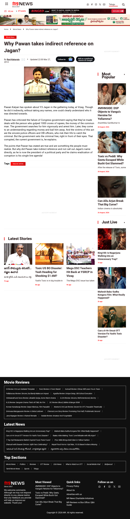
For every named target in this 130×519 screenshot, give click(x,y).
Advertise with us (74, 494)
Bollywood (108, 464)
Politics (22, 464)
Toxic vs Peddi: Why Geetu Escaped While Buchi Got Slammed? (47, 495)
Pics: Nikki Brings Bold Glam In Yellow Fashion (72, 440)
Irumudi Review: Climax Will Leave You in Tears (82, 389)
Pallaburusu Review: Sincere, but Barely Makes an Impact (27, 393)
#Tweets (22, 11)
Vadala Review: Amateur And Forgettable (56, 416)
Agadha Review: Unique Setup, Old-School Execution (72, 393)
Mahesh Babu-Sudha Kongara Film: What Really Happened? (76, 431)
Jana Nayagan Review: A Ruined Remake (21, 416)
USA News (57, 464)
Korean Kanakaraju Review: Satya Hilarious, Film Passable (28, 407)
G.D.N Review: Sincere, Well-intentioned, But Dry (78, 398)
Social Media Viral (93, 464)
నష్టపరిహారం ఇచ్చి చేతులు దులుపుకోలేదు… (65, 449)
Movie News (17, 29)
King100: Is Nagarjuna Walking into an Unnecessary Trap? (28, 431)
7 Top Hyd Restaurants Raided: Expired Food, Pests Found (28, 440)
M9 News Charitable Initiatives (80, 498)
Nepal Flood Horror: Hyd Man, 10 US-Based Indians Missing (74, 444)
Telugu (112, 4)
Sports (26, 469)
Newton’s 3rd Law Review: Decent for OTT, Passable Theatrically (78, 407)
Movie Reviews (16, 382)
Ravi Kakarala (13, 59)
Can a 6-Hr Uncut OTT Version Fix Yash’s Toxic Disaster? (27, 436)
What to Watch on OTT (74, 464)
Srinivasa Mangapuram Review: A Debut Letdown (24, 411)
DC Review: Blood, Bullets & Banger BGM (65, 402)
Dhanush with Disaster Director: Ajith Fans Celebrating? (26, 444)
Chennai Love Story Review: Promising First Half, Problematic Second (73, 411)
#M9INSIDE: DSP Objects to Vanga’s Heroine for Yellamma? (49, 487)
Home (6, 29)
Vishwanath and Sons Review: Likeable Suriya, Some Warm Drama (31, 398)
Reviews (33, 464)
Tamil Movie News (13, 469)
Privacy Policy (73, 486)
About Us (71, 490)
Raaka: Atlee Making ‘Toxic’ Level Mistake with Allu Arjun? (74, 436)
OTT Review (44, 464)
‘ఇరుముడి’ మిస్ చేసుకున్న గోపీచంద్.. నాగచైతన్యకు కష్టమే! (26, 449)
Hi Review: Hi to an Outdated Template (20, 389)
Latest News (14, 424)
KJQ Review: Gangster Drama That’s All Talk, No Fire (25, 402)
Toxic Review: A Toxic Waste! (50, 389)
